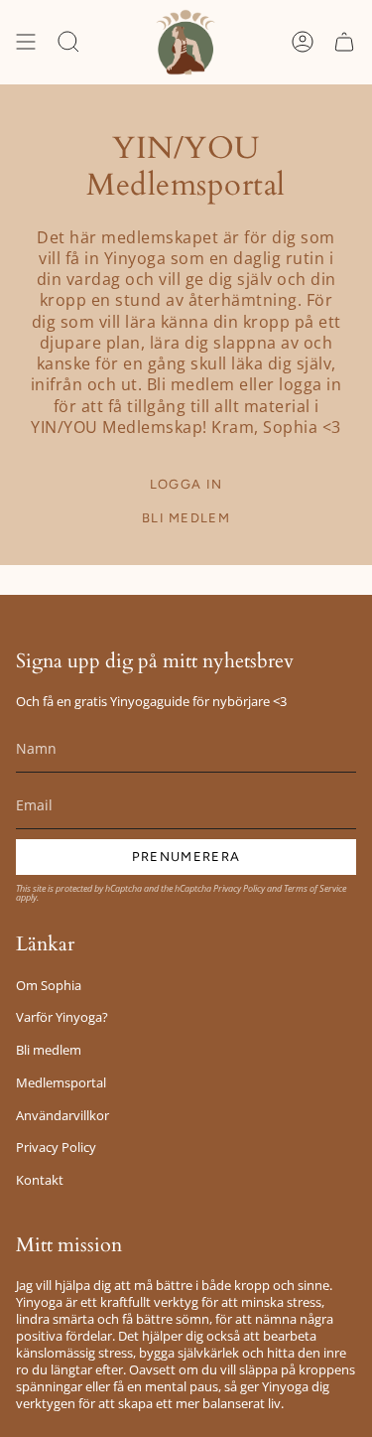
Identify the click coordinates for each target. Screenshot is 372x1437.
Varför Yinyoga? (62, 1017)
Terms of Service (315, 888)
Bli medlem (186, 517)
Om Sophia (48, 985)
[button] (68, 42)
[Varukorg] (344, 42)
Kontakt (39, 1180)
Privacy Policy (239, 888)
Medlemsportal (61, 1083)
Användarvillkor (62, 1115)
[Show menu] (26, 42)
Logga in (186, 484)
